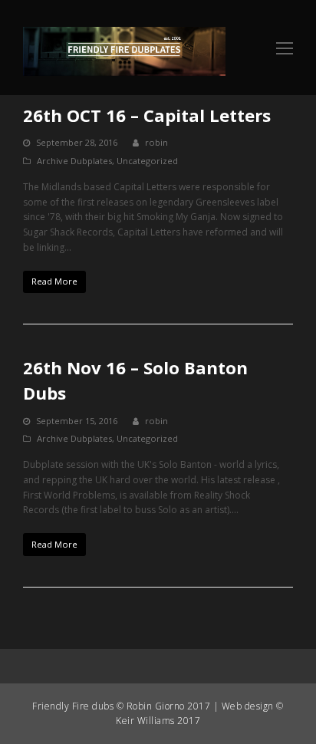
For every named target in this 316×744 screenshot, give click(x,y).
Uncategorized (147, 160)
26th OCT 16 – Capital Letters (147, 115)
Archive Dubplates (74, 160)
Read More (54, 281)
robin (156, 142)
